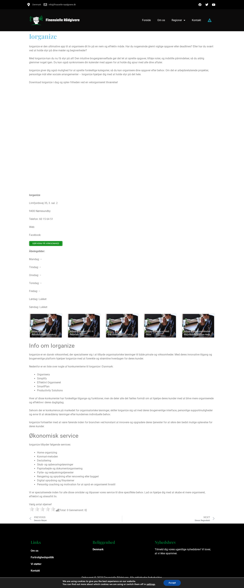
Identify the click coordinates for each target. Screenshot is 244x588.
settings (151, 584)
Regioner (177, 20)
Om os (161, 20)
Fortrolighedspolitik (42, 557)
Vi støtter (36, 564)
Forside (146, 20)
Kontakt (196, 20)
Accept (172, 582)
